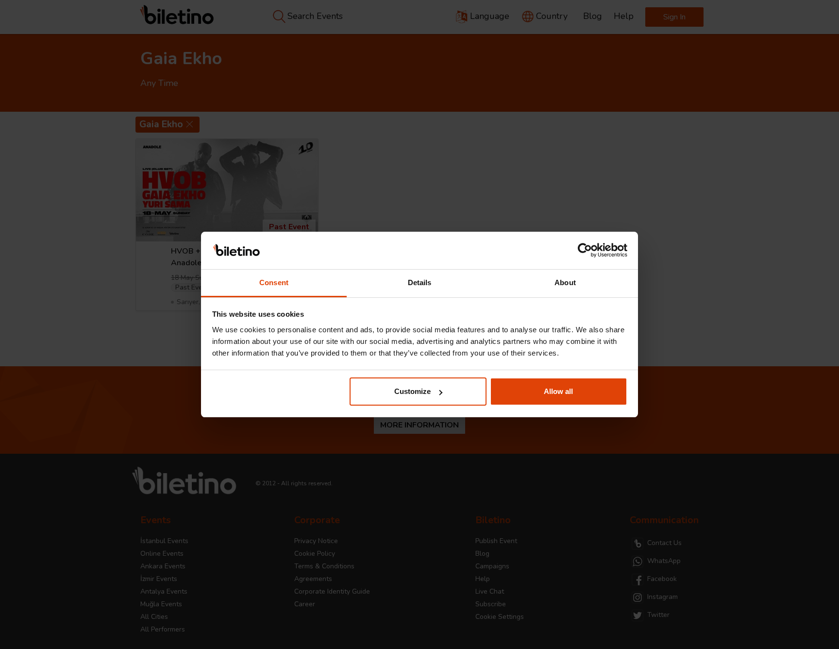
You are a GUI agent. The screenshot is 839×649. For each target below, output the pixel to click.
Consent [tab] (273, 282)
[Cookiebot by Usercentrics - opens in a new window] (584, 250)
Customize (412, 391)
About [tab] (565, 282)
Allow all (558, 391)
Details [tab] (420, 282)
